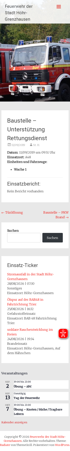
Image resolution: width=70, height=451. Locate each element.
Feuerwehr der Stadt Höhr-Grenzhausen (19, 13)
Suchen (13, 231)
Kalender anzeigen (14, 422)
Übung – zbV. (23, 386)
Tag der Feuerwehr (27, 398)
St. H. (36, 145)
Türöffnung (12, 212)
